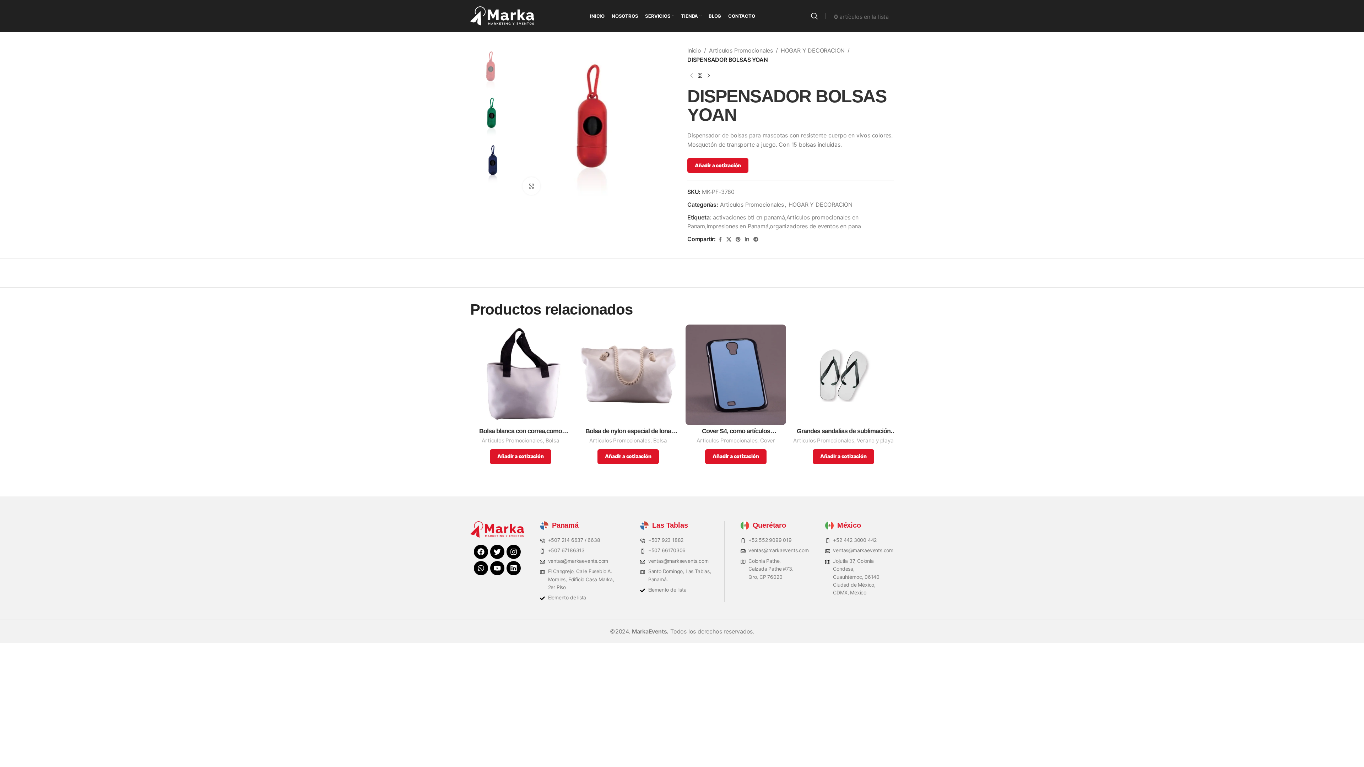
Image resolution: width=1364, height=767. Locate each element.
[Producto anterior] (691, 75)
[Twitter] (497, 552)
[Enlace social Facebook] (720, 239)
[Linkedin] (514, 568)
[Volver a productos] (700, 75)
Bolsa (552, 440)
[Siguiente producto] (708, 75)
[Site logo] (502, 15)
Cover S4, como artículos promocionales (736, 431)
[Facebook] (481, 552)
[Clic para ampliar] (531, 186)
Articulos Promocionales (741, 50)
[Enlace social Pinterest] (738, 239)
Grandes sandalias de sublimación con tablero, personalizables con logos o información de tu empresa (843, 431)
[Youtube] (497, 568)
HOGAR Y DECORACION (813, 50)
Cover (767, 440)
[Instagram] (514, 552)
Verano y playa (875, 440)
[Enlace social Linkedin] (747, 239)
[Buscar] (814, 16)
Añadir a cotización (718, 165)
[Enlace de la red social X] (729, 239)
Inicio (694, 50)
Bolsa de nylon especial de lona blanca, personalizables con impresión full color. (628, 431)
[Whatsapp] (481, 568)
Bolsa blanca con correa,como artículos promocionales (520, 431)
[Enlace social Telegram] (756, 239)
